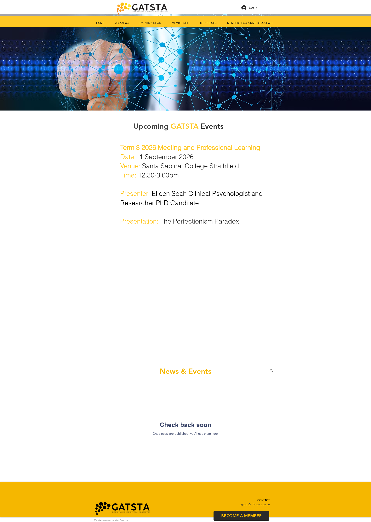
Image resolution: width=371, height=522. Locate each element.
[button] (271, 371)
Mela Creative (121, 520)
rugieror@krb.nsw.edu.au (254, 504)
